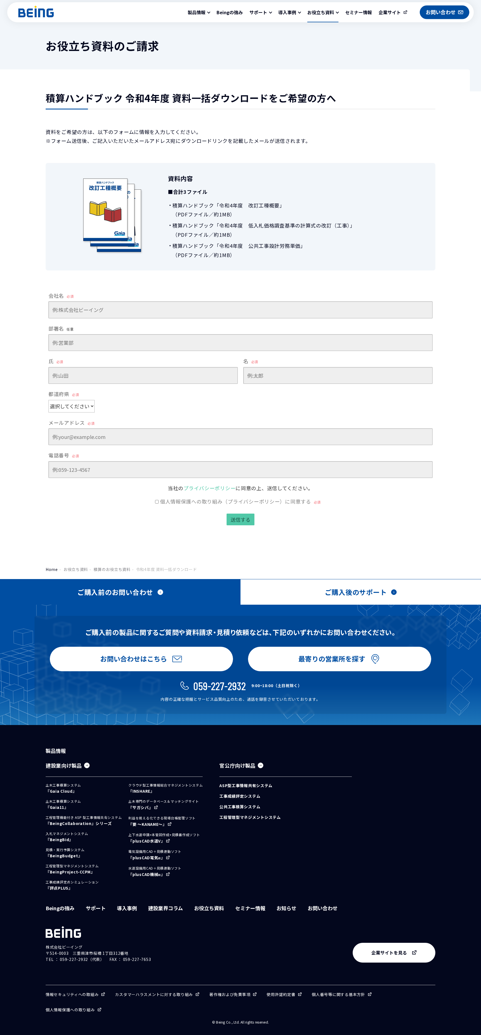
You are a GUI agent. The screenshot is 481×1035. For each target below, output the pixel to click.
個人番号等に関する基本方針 (338, 994)
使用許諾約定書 (281, 994)
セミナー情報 (358, 12)
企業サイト (390, 12)
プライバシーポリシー (209, 488)
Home (52, 569)
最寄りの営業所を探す (331, 658)
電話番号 (63, 455)
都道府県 (63, 393)
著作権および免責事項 (229, 994)
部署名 (61, 328)
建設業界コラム (165, 908)
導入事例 (127, 908)
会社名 (61, 295)
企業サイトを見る (389, 952)
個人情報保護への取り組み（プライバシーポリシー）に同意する (240, 501)
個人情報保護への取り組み (70, 1009)
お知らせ (286, 908)
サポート (96, 908)
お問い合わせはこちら (133, 658)
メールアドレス (71, 422)
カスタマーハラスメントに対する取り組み (154, 994)
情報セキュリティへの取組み (72, 994)
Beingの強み (230, 12)
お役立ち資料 (75, 569)
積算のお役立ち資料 (112, 569)
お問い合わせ (323, 908)
